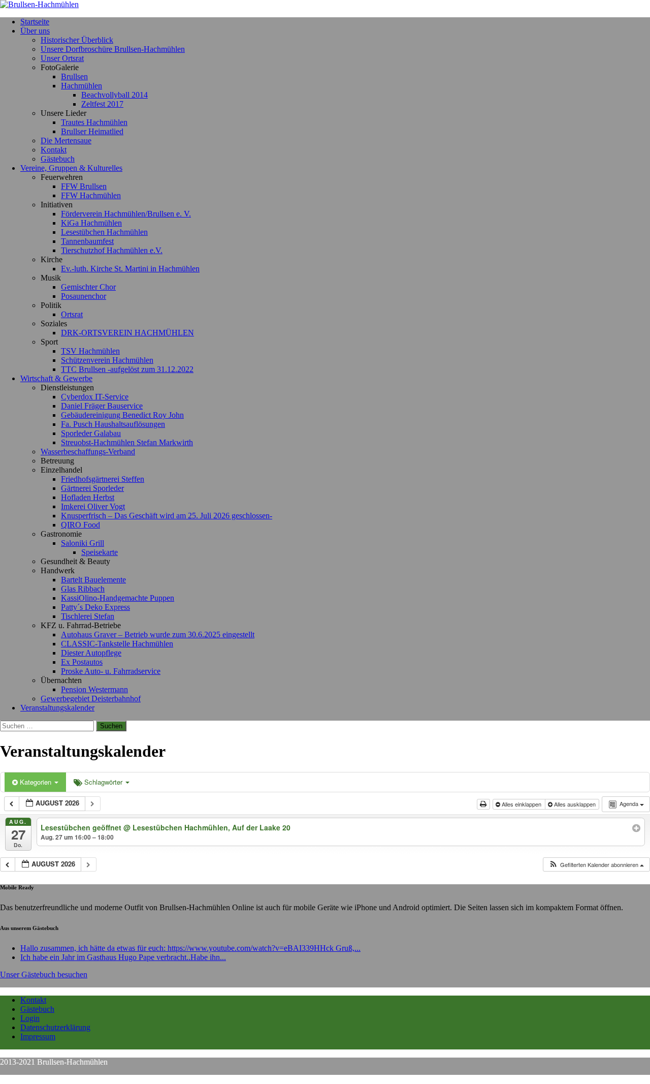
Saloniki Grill (82, 543)
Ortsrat (72, 314)
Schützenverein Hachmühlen (107, 360)
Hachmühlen (81, 85)
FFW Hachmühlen (91, 195)
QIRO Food (80, 524)
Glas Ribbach (83, 588)
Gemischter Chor (88, 287)
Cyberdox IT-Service (94, 396)
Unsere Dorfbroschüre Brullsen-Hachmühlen (113, 49)
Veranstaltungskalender (57, 707)
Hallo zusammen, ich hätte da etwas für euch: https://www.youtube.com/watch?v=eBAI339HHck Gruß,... (190, 948)
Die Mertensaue (66, 140)
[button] (596, 865)
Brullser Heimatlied (92, 131)
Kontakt (54, 149)
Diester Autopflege (91, 652)
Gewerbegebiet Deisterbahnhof (91, 698)
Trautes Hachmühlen (94, 122)
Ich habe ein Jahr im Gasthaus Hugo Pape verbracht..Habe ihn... (123, 957)
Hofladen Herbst (87, 497)
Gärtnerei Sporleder (92, 488)
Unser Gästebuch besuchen (43, 974)
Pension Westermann (94, 689)
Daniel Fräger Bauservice (102, 405)
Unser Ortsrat (62, 58)
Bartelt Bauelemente (93, 579)
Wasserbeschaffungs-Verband (88, 451)
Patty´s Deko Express (95, 607)
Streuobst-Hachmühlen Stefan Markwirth (127, 442)
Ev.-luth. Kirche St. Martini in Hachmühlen (130, 268)
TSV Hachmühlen (90, 351)
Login (30, 1018)
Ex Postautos (82, 662)
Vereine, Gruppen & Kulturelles (71, 168)
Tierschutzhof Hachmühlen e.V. (111, 250)
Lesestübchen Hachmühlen (104, 232)
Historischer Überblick (77, 40)
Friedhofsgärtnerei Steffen (102, 479)
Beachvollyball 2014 (114, 94)
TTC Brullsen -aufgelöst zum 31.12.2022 (127, 369)
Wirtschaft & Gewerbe (56, 378)
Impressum (37, 1036)
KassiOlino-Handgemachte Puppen (117, 598)
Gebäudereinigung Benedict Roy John (122, 415)
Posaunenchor (83, 296)
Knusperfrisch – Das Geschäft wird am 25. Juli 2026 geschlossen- (166, 515)
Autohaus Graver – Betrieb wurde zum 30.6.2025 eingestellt (157, 634)
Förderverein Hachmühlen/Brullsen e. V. (126, 213)
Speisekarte (99, 552)
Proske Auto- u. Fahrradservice (110, 671)
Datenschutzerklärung (55, 1027)
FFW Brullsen (84, 186)
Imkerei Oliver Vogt (93, 506)
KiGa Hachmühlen (91, 223)
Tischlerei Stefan (87, 616)
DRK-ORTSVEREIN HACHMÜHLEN (127, 332)
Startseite (34, 21)
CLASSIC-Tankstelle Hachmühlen (117, 643)
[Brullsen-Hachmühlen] (325, 4)
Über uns (35, 30)
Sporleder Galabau (91, 433)
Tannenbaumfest (87, 241)
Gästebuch (58, 158)
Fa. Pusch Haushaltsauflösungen (113, 424)
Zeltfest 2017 (102, 104)
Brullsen (74, 76)
